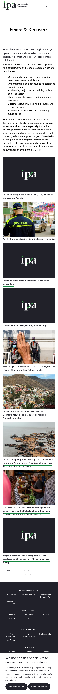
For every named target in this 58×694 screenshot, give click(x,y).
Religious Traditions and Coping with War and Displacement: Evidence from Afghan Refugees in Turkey (26, 559)
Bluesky (46, 615)
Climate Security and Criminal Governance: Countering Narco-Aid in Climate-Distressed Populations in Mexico (24, 415)
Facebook (28, 615)
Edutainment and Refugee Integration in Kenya (25, 325)
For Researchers (46, 634)
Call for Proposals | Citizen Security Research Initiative (29, 239)
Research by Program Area (46, 596)
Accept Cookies (16, 686)
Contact (11, 651)
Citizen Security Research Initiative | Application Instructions (26, 282)
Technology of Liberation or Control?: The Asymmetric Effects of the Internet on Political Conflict (29, 368)
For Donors (11, 640)
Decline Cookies (39, 686)
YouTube (11, 618)
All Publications (29, 595)
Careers (46, 651)
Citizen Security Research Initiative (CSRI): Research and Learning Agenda (28, 196)
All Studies (11, 595)
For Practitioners (11, 635)
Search (47, 5)
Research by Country (11, 602)
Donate (28, 651)
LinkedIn (11, 615)
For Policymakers (29, 635)
